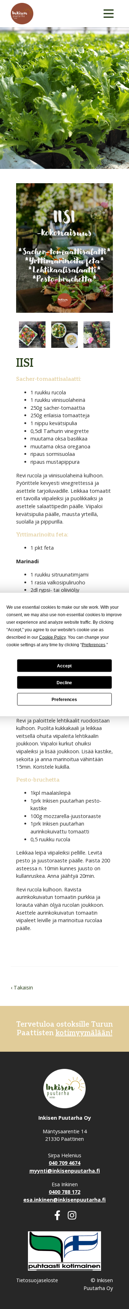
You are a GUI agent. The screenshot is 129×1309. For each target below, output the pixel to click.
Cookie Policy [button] (52, 637)
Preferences (64, 699)
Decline (64, 682)
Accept (64, 665)
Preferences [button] (93, 644)
